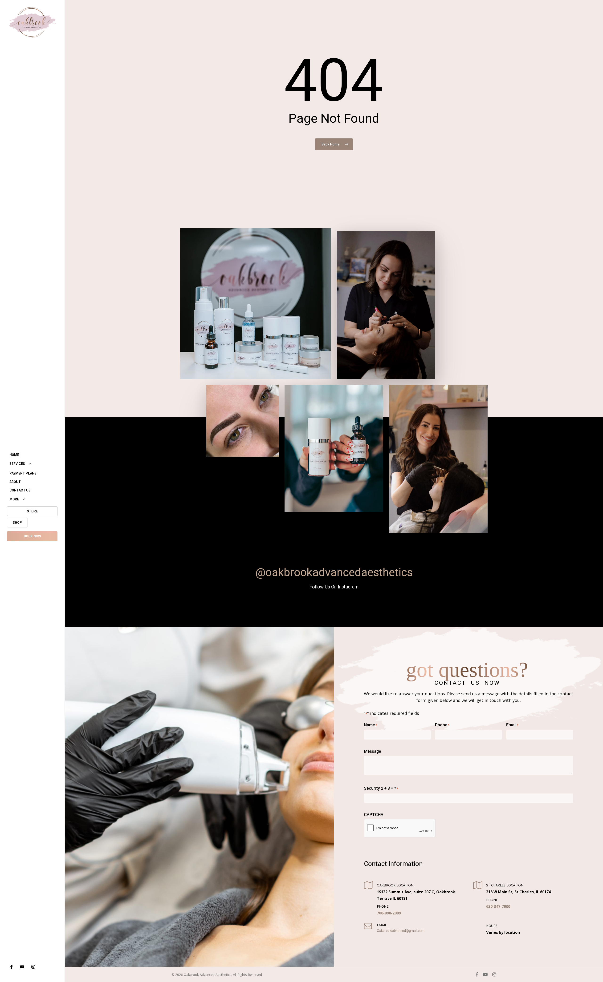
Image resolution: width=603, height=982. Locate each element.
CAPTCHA (373, 814)
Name (370, 724)
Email (512, 724)
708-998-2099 (389, 912)
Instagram (348, 586)
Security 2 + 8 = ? (381, 787)
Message (372, 751)
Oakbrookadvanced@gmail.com (400, 930)
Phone (442, 724)
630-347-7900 (498, 906)
